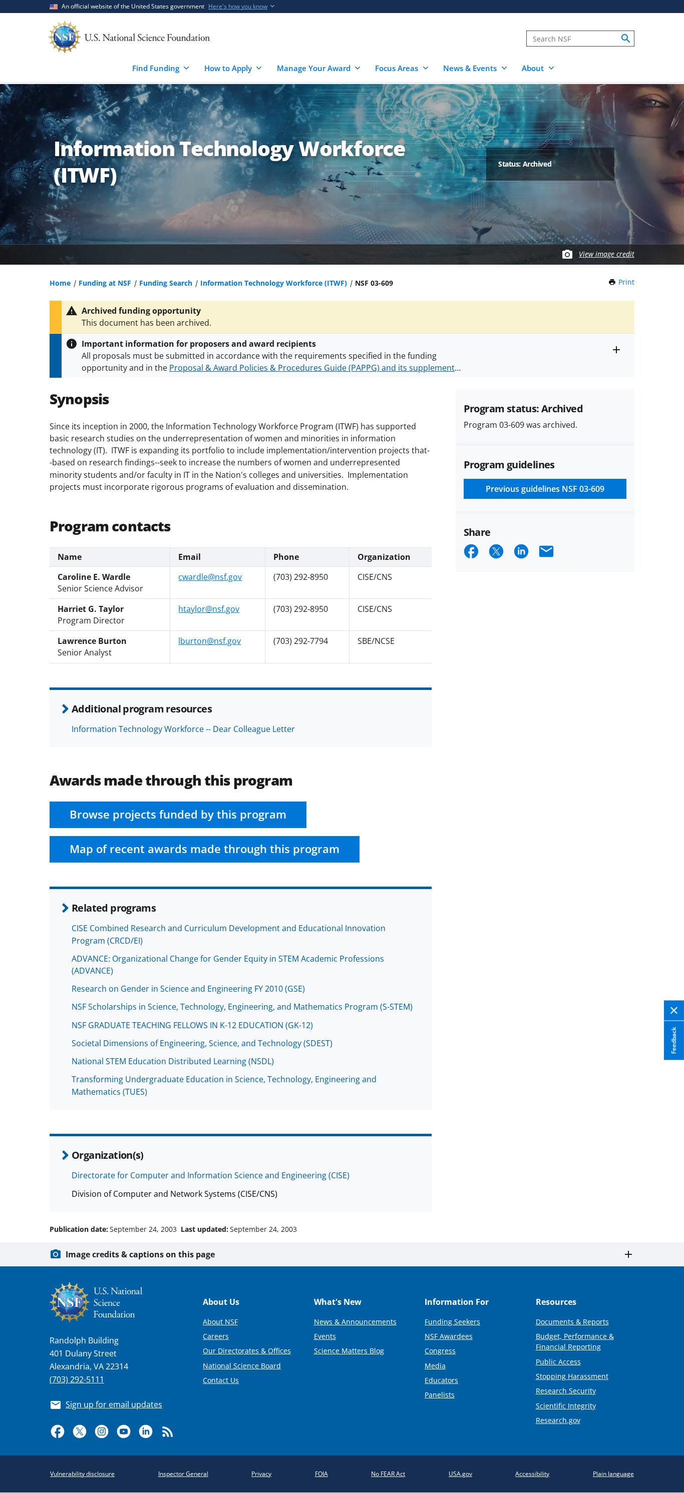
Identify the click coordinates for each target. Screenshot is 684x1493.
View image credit (606, 254)
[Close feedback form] (674, 1011)
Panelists (440, 1394)
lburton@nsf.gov (209, 640)
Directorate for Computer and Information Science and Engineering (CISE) (211, 1175)
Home (60, 283)
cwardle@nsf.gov (210, 576)
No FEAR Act (388, 1473)
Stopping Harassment (572, 1376)
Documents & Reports (572, 1321)
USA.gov (460, 1473)
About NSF (220, 1321)
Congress (440, 1350)
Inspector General (183, 1473)
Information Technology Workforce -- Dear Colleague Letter (183, 728)
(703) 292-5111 (77, 1379)
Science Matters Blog (349, 1350)
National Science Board (242, 1365)
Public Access (558, 1361)
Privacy (261, 1473)
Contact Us (221, 1380)
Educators (441, 1380)
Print (626, 282)
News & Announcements (355, 1321)
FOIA (321, 1473)
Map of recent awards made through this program (204, 849)
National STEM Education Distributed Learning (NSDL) (173, 1061)
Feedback (673, 1040)
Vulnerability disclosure (82, 1473)
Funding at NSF (105, 283)
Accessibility (532, 1473)
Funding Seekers (452, 1321)
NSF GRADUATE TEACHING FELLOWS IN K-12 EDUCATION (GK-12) (192, 1025)
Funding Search (165, 283)
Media (435, 1365)
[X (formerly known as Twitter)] (80, 1431)
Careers (216, 1336)
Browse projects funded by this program (178, 814)
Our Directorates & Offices (247, 1350)
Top (662, 1191)
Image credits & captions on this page (140, 1254)
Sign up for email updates (114, 1404)
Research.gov (558, 1420)
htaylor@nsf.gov (208, 608)
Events (325, 1336)
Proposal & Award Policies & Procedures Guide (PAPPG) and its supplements (314, 367)
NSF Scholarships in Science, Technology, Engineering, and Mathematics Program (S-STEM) (242, 1006)
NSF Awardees (449, 1336)
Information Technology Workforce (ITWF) (273, 283)
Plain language (613, 1473)
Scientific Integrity (566, 1405)
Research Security (566, 1390)
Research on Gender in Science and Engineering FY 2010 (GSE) (188, 988)
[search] (626, 39)
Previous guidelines (545, 488)
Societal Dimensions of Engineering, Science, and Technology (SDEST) (202, 1043)
